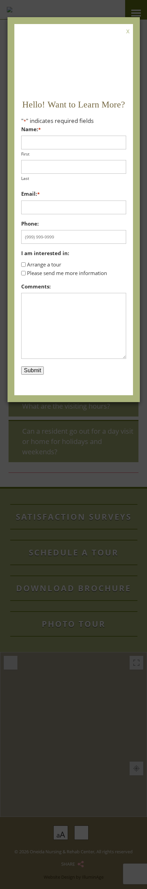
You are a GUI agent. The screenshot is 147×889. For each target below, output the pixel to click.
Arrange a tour (44, 264)
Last (25, 178)
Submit (32, 370)
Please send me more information (67, 273)
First (25, 154)
